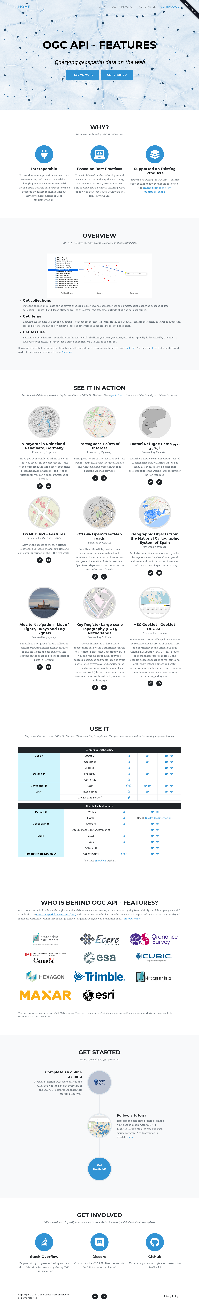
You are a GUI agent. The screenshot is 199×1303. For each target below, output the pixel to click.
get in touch (117, 395)
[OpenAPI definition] (48, 486)
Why (102, 6)
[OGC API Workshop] (99, 1082)
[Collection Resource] (40, 486)
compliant (100, 860)
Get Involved (170, 6)
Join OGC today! (131, 918)
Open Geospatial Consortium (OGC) (56, 914)
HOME (24, 7)
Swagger (67, 352)
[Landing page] (150, 683)
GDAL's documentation (158, 817)
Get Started (147, 6)
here (154, 347)
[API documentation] (48, 560)
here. (131, 1137)
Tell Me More (82, 75)
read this (130, 347)
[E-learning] (99, 1125)
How (113, 6)
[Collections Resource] (150, 573)
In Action (128, 6)
